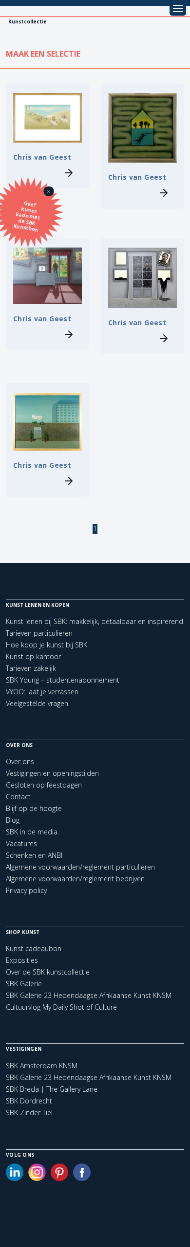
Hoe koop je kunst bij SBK (46, 644)
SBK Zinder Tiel (29, 1112)
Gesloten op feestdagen (44, 785)
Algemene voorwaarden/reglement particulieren (80, 867)
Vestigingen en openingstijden (52, 773)
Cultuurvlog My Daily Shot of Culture (61, 1007)
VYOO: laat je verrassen (42, 691)
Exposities (22, 960)
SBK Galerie (24, 983)
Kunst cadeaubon (33, 948)
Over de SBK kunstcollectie (48, 972)
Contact (18, 796)
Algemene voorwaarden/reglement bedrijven (75, 878)
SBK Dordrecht (29, 1101)
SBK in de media (31, 831)
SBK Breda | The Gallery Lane (51, 1089)
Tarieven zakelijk (31, 668)
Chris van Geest (42, 157)
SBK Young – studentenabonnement (62, 680)
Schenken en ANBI (34, 855)
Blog (12, 820)
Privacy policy (26, 890)
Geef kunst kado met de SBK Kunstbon (27, 216)
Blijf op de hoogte (34, 808)
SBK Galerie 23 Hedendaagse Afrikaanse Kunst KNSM (88, 995)
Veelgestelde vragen (37, 703)
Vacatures (21, 843)
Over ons (20, 761)
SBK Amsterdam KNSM (41, 1065)
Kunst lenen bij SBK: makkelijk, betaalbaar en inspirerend (94, 621)
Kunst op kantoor (33, 656)
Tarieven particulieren (39, 633)
